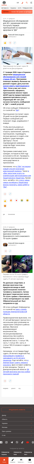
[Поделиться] (10, 43)
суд (19, 388)
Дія (4, 214)
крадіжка (5, 388)
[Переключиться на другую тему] (22, 3)
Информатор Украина (5, 453)
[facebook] (1, 442)
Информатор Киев (17, 453)
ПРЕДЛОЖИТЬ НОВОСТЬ (17, 410)
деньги (13, 388)
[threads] (33, 442)
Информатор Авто (28, 453)
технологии (11, 214)
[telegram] (12, 442)
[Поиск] (27, 3)
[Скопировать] (15, 43)
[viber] (17, 442)
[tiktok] (22, 442)
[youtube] (27, 442)
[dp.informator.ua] (4, 2)
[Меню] (31, 3)
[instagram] (6, 442)
